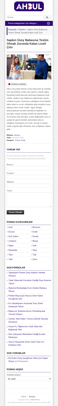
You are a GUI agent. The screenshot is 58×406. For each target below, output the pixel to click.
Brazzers (36, 227)
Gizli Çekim (13, 236)
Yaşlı (10, 259)
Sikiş (35, 250)
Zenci (35, 259)
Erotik (23, 140)
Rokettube (12, 250)
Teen (10, 255)
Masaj (35, 241)
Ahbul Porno (35, 400)
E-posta (10, 173)
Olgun (11, 245)
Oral (34, 245)
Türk (34, 255)
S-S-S (23, 397)
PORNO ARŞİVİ (14, 375)
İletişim (32, 397)
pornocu (17, 135)
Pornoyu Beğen (18, 84)
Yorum (9, 191)
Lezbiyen (12, 241)
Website (10, 182)
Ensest (17, 140)
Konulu (36, 236)
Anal (10, 227)
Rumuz (10, 164)
